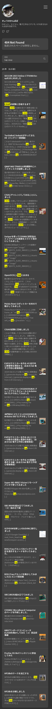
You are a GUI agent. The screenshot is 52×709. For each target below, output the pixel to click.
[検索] (44, 59)
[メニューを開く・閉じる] (45, 6)
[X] (7, 32)
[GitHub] (3, 32)
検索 (6, 57)
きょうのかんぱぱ (10, 20)
